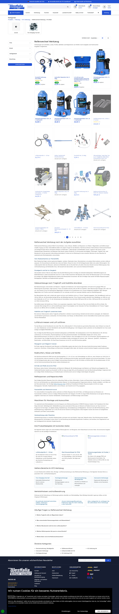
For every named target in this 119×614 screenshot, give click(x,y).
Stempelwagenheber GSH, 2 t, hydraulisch (63, 119)
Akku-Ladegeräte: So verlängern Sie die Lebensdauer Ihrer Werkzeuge (98, 501)
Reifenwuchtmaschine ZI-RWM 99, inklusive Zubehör (101, 192)
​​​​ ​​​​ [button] (108, 560)
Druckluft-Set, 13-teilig (80, 155)
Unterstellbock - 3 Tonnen (81, 228)
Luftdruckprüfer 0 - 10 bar (42, 155)
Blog (35, 586)
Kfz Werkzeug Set (92, 548)
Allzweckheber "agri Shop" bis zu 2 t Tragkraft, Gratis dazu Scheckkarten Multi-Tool (102, 157)
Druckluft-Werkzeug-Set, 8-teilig (81, 192)
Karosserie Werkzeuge (101, 478)
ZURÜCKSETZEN (20, 64)
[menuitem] (15, 12)
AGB (53, 570)
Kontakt (36, 570)
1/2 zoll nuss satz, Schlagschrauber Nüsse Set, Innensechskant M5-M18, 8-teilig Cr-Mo (82, 79)
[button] (94, 38)
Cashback (37, 583)
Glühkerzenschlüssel (67, 548)
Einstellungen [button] (66, 611)
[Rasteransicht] (102, 38)
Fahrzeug (17, 19)
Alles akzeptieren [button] (102, 611)
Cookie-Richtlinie (12, 606)
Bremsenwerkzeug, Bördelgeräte (80, 478)
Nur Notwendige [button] (82, 611)
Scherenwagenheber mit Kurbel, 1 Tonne (41, 228)
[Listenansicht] (108, 38)
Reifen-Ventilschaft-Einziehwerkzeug (60, 156)
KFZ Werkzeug (26, 19)
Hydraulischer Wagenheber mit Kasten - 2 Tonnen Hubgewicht (42, 193)
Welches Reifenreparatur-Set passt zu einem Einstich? (52, 531)
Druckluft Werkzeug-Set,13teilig (40, 78)
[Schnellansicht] (51, 51)
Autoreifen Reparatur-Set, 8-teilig (62, 78)
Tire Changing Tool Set (43, 478)
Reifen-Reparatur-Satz (59, 384)
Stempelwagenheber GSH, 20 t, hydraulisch (82, 119)
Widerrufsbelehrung (57, 575)
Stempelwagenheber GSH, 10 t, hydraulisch (43, 119)
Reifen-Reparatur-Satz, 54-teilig (62, 192)
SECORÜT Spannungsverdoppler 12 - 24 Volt (63, 229)
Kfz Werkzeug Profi (67, 553)
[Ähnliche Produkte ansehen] (51, 58)
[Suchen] (68, 6)
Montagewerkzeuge (61, 478)
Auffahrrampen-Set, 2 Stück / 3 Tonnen (102, 119)
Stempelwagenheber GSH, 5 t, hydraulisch (102, 78)
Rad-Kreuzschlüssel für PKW (101, 228)
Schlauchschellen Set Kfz (68, 551)
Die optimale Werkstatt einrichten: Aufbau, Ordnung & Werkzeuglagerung (46, 502)
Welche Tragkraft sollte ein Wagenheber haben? (50, 515)
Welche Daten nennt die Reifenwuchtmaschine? (50, 536)
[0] (75, 6)
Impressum (55, 578)
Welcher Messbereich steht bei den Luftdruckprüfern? (52, 525)
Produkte (10, 19)
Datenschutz (55, 573)
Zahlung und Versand (40, 573)
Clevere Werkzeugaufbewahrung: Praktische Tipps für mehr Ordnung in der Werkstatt (72, 502)
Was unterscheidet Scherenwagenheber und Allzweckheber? (53, 520)
